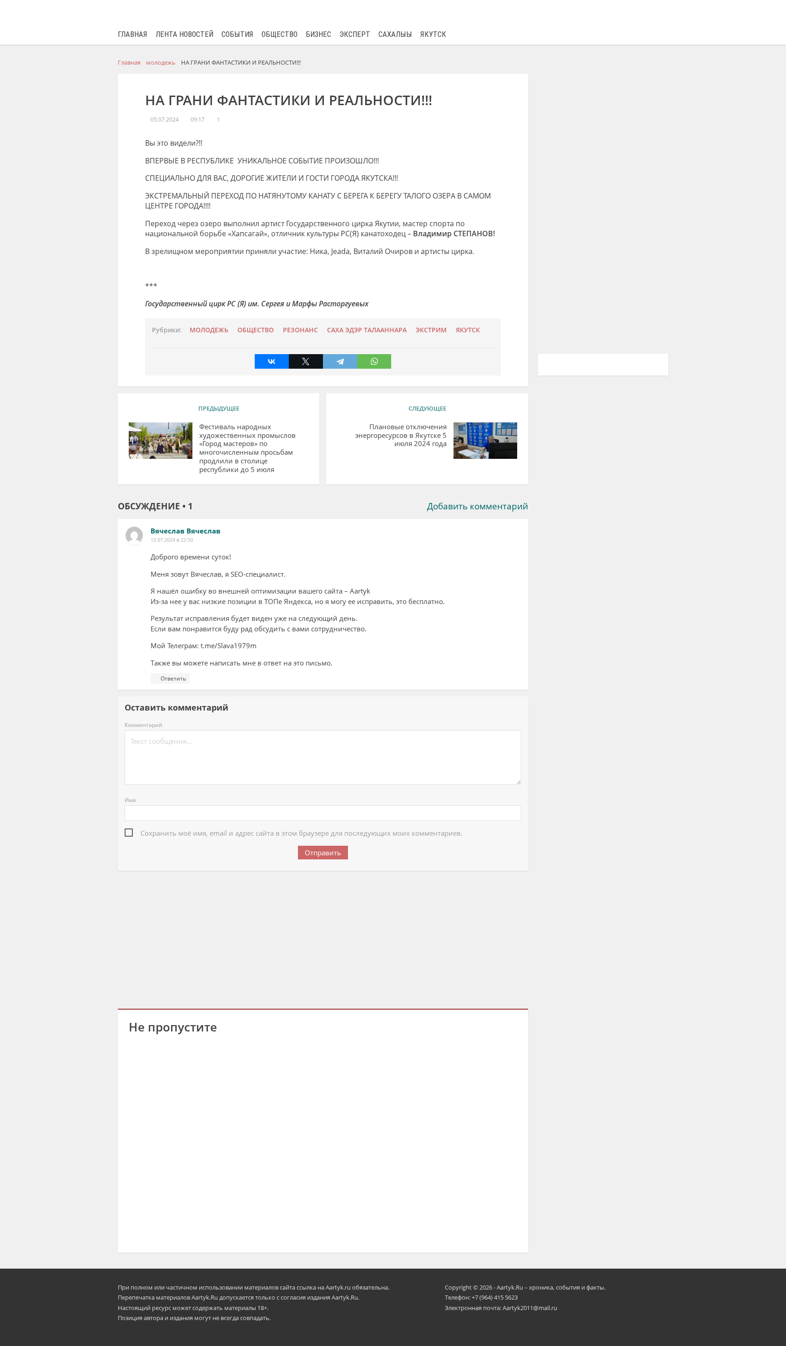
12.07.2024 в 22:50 (172, 539)
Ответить (173, 678)
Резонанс (300, 330)
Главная (132, 34)
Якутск (433, 34)
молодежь (209, 330)
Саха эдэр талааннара (367, 330)
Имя (130, 800)
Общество (279, 34)
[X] (306, 361)
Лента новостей (184, 34)
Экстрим (431, 330)
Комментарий (143, 725)
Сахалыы (395, 34)
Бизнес (318, 34)
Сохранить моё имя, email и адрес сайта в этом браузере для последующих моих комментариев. (302, 833)
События (237, 34)
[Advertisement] (323, 938)
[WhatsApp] (374, 361)
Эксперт (354, 34)
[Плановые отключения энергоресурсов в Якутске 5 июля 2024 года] (485, 440)
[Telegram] (340, 361)
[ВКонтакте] (272, 361)
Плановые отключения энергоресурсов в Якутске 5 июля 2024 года (400, 435)
